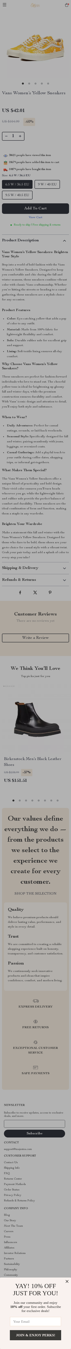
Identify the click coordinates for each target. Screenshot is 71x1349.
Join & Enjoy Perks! (35, 1335)
